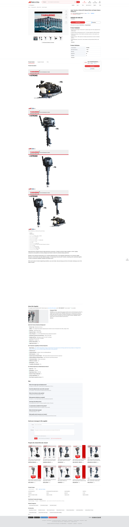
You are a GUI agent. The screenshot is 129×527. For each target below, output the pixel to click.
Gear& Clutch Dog (67, 347)
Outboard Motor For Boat (89, 510)
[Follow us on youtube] (97, 517)
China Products (49, 520)
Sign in (100, 2)
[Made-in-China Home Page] (33, 2)
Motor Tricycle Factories (50, 510)
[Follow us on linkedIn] (100, 517)
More (29, 514)
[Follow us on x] (94, 517)
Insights (86, 520)
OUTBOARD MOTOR (31, 491)
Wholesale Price (70, 520)
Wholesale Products (64, 520)
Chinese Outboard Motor (70, 510)
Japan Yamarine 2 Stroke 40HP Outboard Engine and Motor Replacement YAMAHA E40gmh (34, 480)
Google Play (37, 517)
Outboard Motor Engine (32, 512)
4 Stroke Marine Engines (44, 505)
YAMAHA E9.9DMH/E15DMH (32, 494)
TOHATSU (84, 491)
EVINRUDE (30, 493)
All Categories (32, 5)
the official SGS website (52, 308)
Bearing (57, 347)
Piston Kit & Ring (61, 347)
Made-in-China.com (60, 521)
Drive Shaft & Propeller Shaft (43, 349)
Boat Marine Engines (53, 505)
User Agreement (70, 523)
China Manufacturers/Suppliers (56, 520)
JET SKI (84, 493)
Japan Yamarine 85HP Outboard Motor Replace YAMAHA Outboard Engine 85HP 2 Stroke (93, 460)
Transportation (33, 7)
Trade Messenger (44, 517)
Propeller (72, 347)
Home (29, 7)
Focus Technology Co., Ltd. (57, 523)
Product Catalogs (42, 489)
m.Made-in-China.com (67, 521)
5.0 (89, 63)
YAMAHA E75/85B (49, 494)
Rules (100, 5)
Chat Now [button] (94, 22)
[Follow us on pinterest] (98, 517)
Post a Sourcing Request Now (56, 438)
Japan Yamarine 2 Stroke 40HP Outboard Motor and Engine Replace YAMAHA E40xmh (79, 460)
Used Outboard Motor (79, 510)
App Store (31, 517)
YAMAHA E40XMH (85, 494)
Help (82, 5)
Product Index (82, 520)
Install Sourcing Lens (53, 517)
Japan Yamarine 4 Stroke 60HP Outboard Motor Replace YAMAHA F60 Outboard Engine (64, 460)
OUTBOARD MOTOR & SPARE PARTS (52, 491)
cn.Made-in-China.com (74, 521)
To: (33, 427)
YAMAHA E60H (66, 494)
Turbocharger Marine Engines (33, 505)
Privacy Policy (80, 523)
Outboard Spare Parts (51, 347)
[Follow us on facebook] (92, 517)
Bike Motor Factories (41, 510)
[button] (89, 2)
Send (36, 438)
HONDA (47, 493)
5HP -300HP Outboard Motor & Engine (41, 347)
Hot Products (44, 520)
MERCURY (66, 493)
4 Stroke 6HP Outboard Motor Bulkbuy (56, 512)
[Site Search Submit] (78, 2)
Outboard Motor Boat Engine (43, 512)
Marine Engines (44, 7)
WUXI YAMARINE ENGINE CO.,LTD (78, 13)
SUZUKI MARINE (67, 491)
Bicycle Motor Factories (32, 510)
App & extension (88, 5)
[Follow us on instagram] (95, 517)
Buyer (78, 5)
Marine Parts (39, 7)
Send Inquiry (78, 22)
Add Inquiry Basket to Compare (48, 42)
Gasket (49, 349)
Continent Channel (76, 520)
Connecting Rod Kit (54, 349)
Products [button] (44, 2)
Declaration (75, 523)
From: (33, 424)
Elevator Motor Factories (60, 510)
